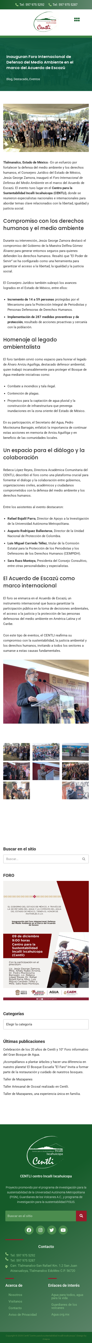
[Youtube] (63, 1230)
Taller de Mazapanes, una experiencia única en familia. (42, 1094)
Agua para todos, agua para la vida (67, 1296)
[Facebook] (29, 1230)
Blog (9, 79)
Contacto (15, 1308)
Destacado (21, 79)
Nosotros (15, 1295)
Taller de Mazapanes (18, 1079)
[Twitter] (51, 1230)
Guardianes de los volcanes (64, 1306)
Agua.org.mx (60, 1314)
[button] (77, 19)
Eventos (34, 79)
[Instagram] (40, 1230)
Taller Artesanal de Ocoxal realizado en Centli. (36, 1087)
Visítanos (15, 1301)
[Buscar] (84, 858)
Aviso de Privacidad (23, 1315)
